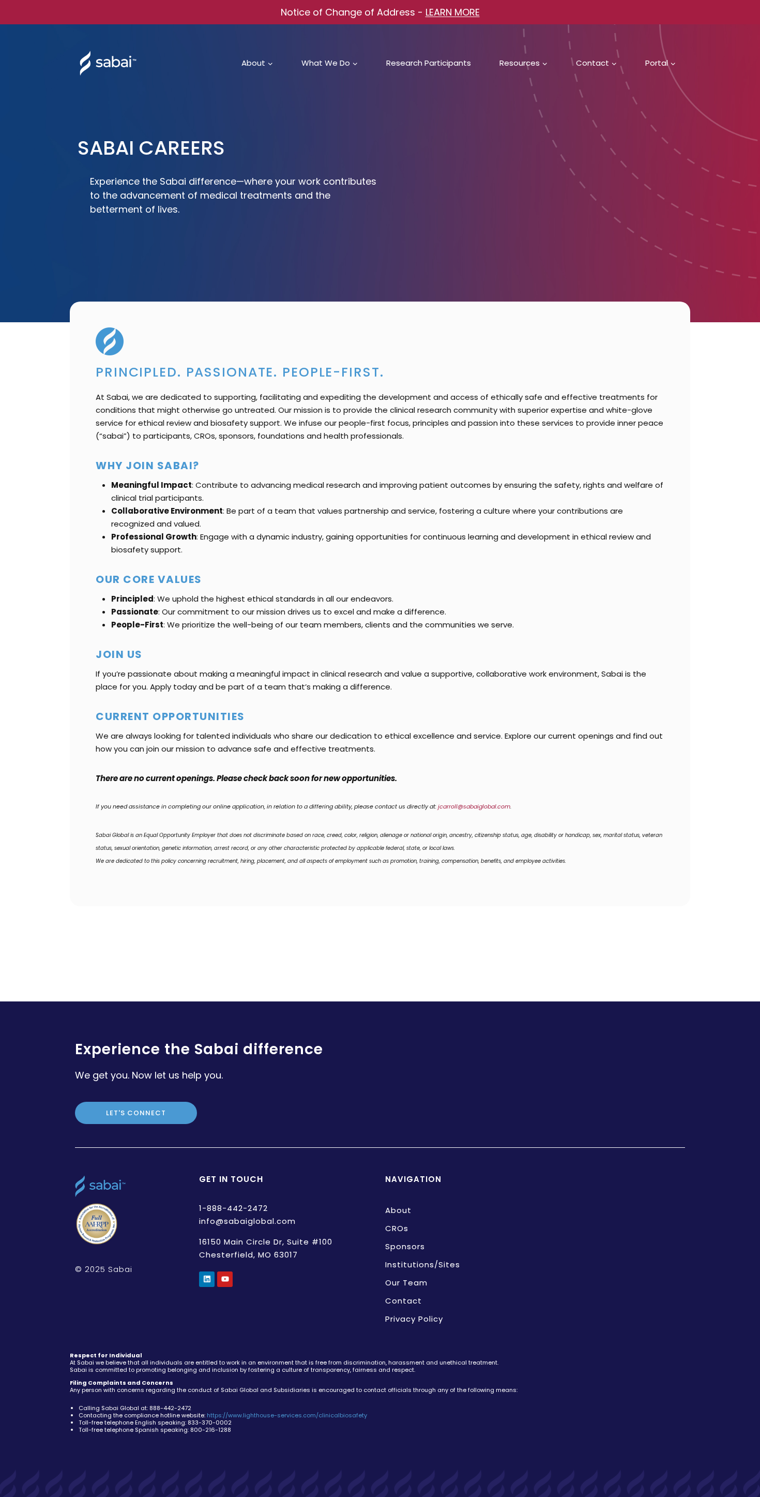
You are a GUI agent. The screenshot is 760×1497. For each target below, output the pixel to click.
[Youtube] (225, 1279)
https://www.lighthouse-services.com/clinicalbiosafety (287, 1415)
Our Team (406, 1282)
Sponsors (405, 1246)
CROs (396, 1228)
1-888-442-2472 (233, 1208)
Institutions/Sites (422, 1264)
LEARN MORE (452, 12)
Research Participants (428, 62)
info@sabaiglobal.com (247, 1221)
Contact (403, 1300)
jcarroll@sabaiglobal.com (474, 806)
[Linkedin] (207, 1279)
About (398, 1210)
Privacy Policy (414, 1318)
